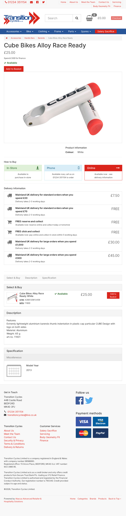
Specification (49, 277)
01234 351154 (17, 2)
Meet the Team (88, 2)
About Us (74, 2)
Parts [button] (71, 31)
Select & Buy (13, 277)
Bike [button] (29, 31)
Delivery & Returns (14, 447)
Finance (117, 6)
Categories (83, 498)
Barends (41, 38)
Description (31, 277)
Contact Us (104, 2)
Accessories (16, 38)
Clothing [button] (43, 31)
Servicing (116, 2)
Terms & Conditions (14, 443)
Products (102, 498)
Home (63, 2)
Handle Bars (29, 38)
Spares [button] (85, 31)
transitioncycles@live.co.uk (22, 415)
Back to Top (114, 498)
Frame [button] (58, 31)
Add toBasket (113, 295)
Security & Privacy (14, 440)
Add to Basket (13, 68)
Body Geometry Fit (101, 6)
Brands (93, 498)
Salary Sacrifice (105, 31)
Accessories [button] (13, 31)
